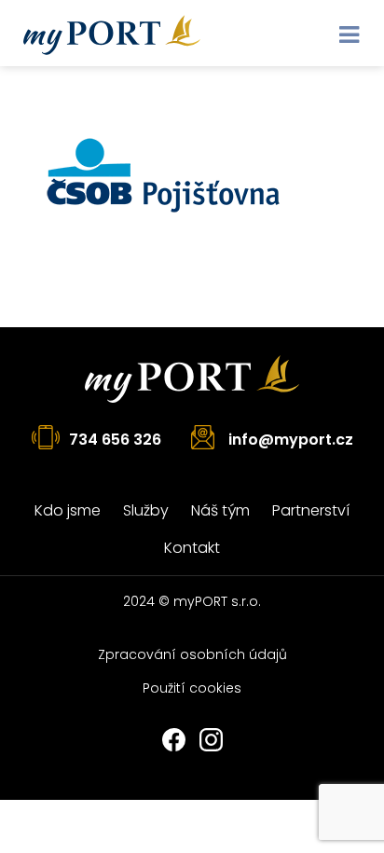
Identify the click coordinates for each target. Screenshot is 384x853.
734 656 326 (115, 439)
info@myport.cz (290, 439)
